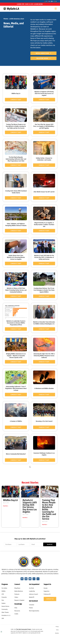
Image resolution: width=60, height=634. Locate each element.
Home (6, 19)
